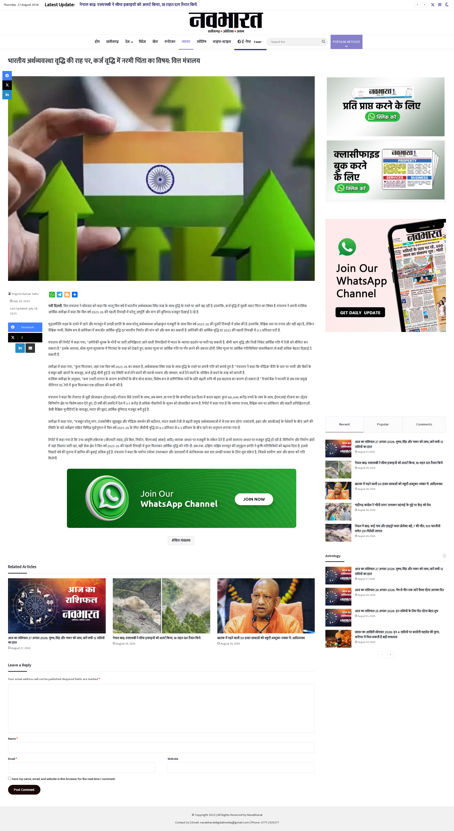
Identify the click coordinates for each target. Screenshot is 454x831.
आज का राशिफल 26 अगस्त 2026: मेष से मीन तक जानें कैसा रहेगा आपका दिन (399, 590)
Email (12, 758)
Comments (424, 424)
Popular (383, 424)
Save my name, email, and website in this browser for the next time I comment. (63, 779)
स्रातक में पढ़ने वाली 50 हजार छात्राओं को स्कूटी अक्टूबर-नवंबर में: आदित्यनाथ (261, 638)
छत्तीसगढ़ (112, 42)
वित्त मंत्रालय (182, 540)
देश (127, 42)
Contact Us (182, 822)
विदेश (142, 42)
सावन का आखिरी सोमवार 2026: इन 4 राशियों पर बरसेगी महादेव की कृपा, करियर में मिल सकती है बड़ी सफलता (397, 634)
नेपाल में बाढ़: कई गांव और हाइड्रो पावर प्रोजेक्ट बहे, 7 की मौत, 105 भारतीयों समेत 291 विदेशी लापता (397, 528)
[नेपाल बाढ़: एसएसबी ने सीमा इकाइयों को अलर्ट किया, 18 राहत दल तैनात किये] (161, 605)
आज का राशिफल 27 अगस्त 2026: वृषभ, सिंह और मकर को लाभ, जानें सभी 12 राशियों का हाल (56, 640)
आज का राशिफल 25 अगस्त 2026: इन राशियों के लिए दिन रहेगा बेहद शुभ (396, 611)
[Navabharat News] (227, 22)
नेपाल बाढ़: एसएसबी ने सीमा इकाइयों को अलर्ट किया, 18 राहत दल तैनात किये (138, 4)
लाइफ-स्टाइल (222, 42)
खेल (155, 42)
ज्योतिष (201, 42)
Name (13, 738)
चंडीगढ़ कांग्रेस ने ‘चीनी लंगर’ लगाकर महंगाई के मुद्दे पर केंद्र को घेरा (393, 505)
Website (173, 758)
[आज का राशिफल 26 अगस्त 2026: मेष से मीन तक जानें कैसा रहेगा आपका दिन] (338, 597)
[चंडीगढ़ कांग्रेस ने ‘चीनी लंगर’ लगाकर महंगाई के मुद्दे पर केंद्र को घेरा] (338, 512)
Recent (344, 424)
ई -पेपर (251, 42)
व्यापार (186, 42)
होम (97, 42)
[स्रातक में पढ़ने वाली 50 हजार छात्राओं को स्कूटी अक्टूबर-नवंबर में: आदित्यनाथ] (266, 605)
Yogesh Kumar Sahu (25, 293)
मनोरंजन (170, 42)
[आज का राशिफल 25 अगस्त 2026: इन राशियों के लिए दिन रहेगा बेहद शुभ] (338, 618)
